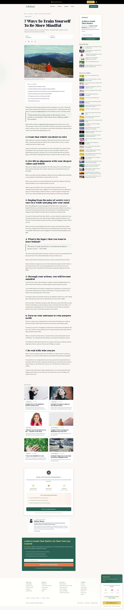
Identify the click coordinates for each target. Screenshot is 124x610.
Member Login (83, 592)
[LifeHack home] (30, 6)
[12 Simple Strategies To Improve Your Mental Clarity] (61, 393)
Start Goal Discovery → (111, 602)
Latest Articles (84, 587)
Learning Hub (44, 589)
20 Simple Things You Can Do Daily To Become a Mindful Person (61, 456)
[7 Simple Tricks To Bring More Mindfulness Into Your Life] (61, 419)
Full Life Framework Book (46, 585)
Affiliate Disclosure (94, 602)
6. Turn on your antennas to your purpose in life (38, 98)
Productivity (30, 13)
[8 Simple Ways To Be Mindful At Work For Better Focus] (36, 393)
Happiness (28, 453)
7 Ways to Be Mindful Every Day (34, 456)
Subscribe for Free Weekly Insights (49, 564)
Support (82, 594)
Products (59, 6)
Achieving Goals (29, 590)
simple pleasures (41, 111)
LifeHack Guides (29, 583)
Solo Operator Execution (64, 592)
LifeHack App (44, 583)
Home (25, 13)
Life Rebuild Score (29, 585)
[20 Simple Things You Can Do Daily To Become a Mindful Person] (61, 445)
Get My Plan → (91, 2)
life (30, 140)
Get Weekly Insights (90, 38)
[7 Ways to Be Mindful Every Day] (36, 445)
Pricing (72, 6)
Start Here (52, 6)
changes (59, 220)
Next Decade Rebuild (63, 590)
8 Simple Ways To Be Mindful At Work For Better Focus (34, 404)
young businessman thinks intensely (31, 79)
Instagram (33, 598)
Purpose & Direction (63, 587)
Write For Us (83, 590)
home (42, 327)
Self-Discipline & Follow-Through (66, 585)
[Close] (96, 2)
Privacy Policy (87, 602)
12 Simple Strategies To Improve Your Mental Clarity (60, 404)
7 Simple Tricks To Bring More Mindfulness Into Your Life (60, 430)
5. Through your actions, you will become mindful (39, 96)
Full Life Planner (45, 587)
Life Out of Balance (63, 589)
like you (34, 206)
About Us (82, 583)
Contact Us (83, 585)
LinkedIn (47, 598)
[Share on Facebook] (25, 41)
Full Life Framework (29, 587)
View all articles (37, 531)
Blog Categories (84, 589)
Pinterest (37, 598)
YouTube (43, 598)
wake (45, 189)
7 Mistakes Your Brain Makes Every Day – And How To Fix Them (35, 430)
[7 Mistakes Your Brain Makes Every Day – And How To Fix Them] (36, 419)
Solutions (66, 6)
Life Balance (28, 589)
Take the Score (93, 6)
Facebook (28, 598)
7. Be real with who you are (34, 101)
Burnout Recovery (63, 583)
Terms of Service (80, 602)
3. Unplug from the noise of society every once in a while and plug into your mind (46, 91)
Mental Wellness (54, 427)
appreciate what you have (46, 124)
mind (27, 232)
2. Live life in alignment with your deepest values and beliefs (41, 89)
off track (56, 148)
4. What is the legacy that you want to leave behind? (40, 93)
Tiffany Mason (28, 37)
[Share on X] (32, 41)
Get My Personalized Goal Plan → (48, 509)
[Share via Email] (35, 41)
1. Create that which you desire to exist (37, 86)
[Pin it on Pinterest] (28, 41)
